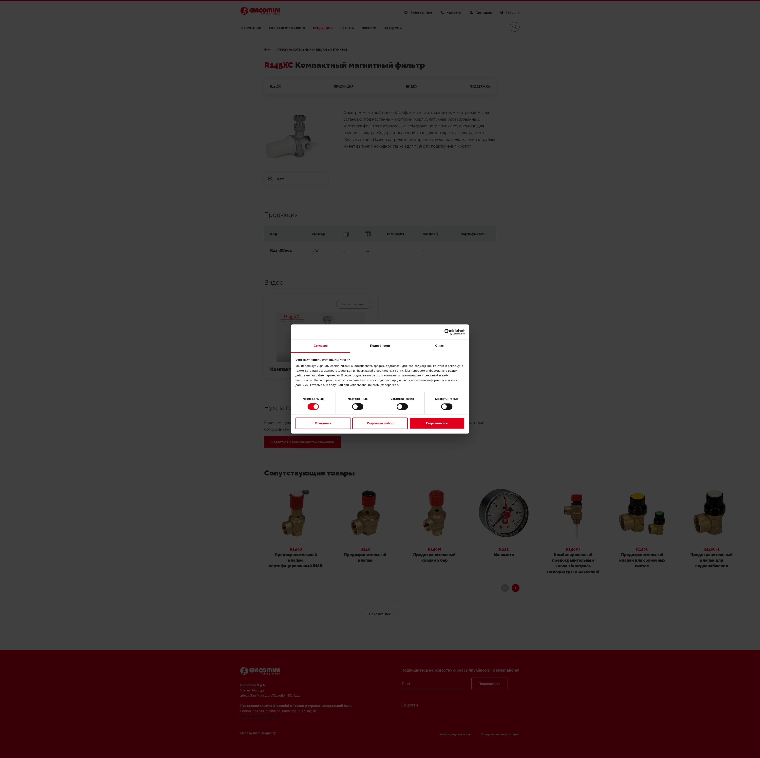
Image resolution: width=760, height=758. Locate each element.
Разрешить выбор (380, 423)
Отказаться (323, 423)
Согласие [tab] (321, 345)
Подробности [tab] (380, 345)
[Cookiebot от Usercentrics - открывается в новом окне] (447, 332)
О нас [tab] (439, 345)
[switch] (357, 407)
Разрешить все (437, 423)
